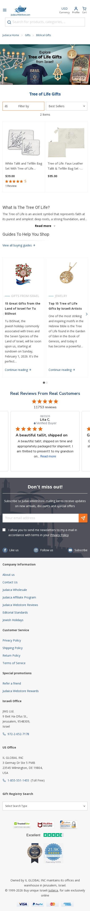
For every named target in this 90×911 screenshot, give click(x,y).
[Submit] (9, 22)
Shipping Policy (13, 648)
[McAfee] (45, 825)
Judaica (53, 890)
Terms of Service (14, 663)
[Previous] (3, 314)
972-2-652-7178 (18, 734)
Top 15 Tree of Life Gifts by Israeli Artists (65, 305)
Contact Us (10, 582)
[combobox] (45, 22)
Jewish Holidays (13, 620)
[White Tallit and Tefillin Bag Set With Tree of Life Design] (23, 142)
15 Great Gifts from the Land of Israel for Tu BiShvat (22, 308)
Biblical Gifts (43, 35)
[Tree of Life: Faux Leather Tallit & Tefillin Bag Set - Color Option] (66, 142)
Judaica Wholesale (15, 590)
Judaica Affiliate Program (19, 597)
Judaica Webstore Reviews (20, 605)
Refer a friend (12, 683)
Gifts (27, 35)
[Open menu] (5, 10)
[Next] (86, 314)
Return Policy (11, 655)
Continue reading (17, 370)
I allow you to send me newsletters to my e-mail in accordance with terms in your (42, 532)
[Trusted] (22, 825)
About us (9, 575)
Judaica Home (11, 35)
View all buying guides (18, 245)
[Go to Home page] (20, 10)
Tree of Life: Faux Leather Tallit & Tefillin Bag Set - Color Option (65, 166)
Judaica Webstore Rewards (21, 691)
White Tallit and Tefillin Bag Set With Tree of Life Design (23, 166)
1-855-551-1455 (18, 780)
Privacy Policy (59, 535)
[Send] (83, 518)
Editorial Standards (15, 612)
